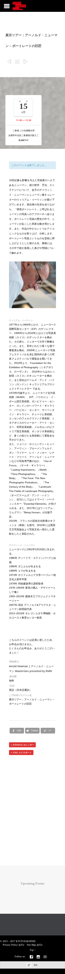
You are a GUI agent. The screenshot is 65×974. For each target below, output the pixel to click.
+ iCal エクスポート (21, 752)
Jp (19, 945)
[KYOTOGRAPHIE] (19, 6)
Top (32, 950)
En (22, 945)
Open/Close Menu (7, 6)
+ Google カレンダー (22, 744)
